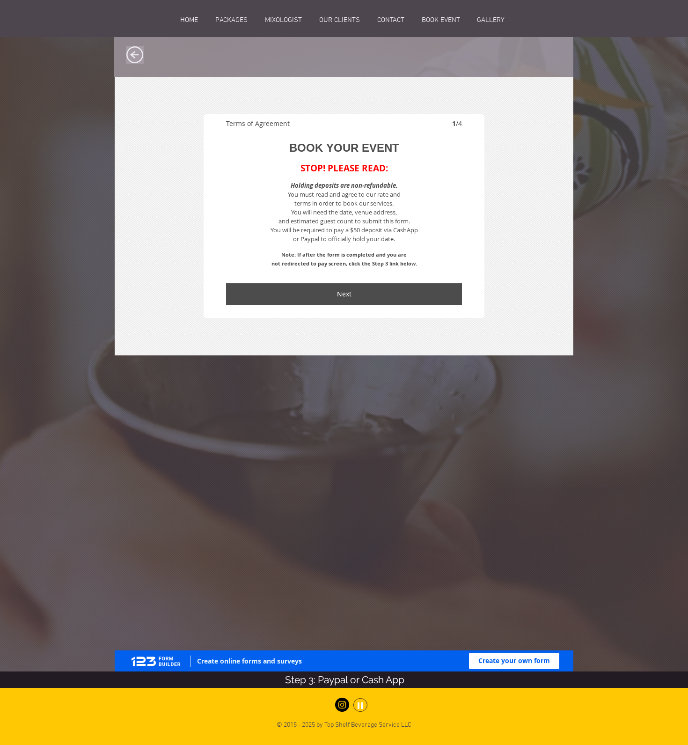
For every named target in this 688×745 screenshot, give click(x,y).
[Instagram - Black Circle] (342, 389)
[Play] (360, 389)
